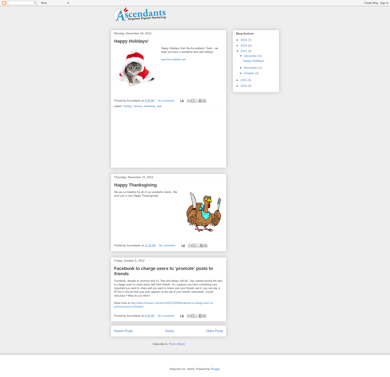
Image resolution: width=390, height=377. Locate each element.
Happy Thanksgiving (135, 184)
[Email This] (189, 101)
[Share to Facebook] (200, 101)
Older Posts (214, 331)
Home (169, 331)
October (249, 73)
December (251, 55)
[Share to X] (197, 101)
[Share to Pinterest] (204, 101)
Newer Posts (123, 331)
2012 (244, 51)
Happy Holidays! (131, 41)
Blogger (215, 368)
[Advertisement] (168, 139)
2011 (243, 80)
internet (137, 106)
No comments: (167, 100)
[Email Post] (181, 100)
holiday (128, 106)
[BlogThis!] (193, 101)
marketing (149, 106)
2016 (244, 39)
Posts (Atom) (177, 344)
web (159, 106)
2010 (244, 85)
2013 (244, 45)
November (251, 67)
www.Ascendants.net (173, 59)
